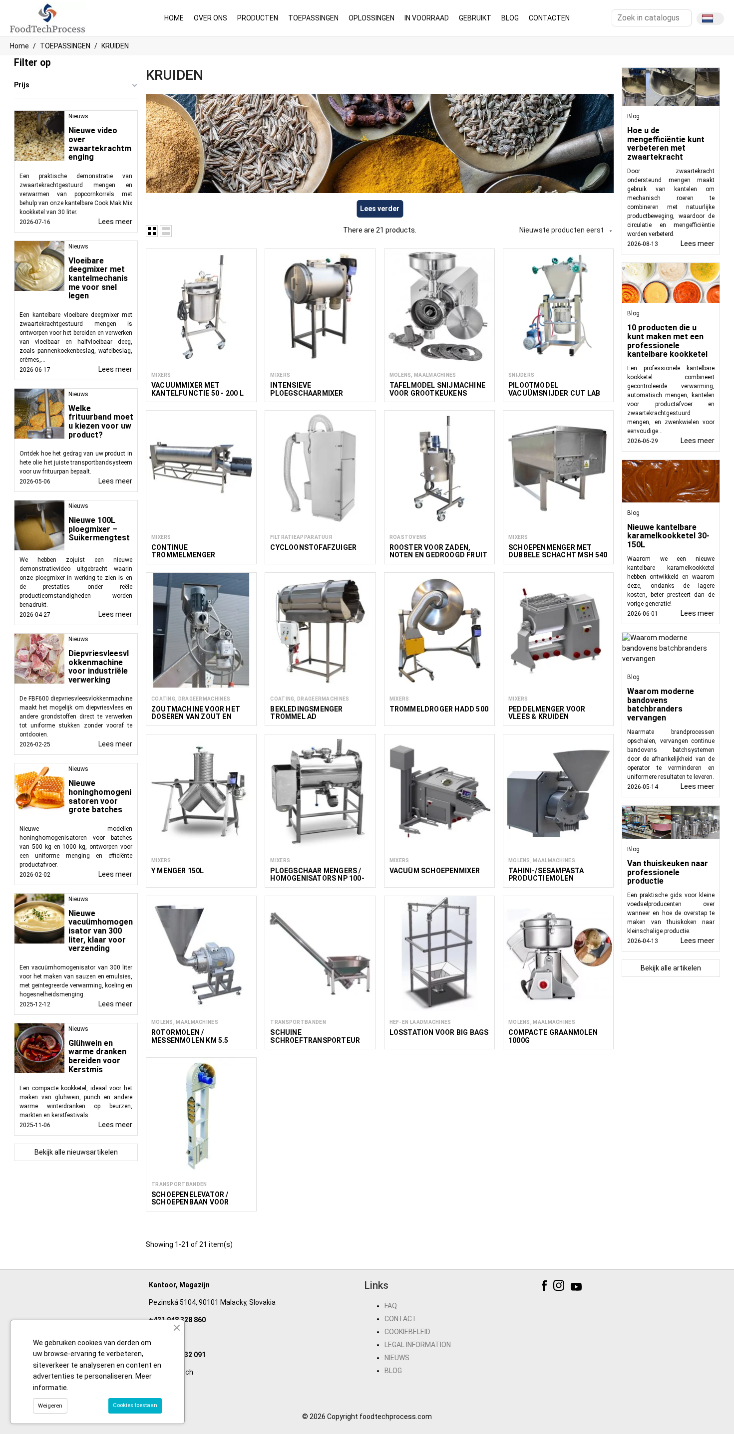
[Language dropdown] (710, 18)
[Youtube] (577, 1287)
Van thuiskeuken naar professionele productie (667, 872)
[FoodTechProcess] (48, 17)
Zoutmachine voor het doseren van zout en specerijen (195, 716)
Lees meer (115, 222)
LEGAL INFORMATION (417, 1345)
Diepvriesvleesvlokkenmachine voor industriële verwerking (98, 667)
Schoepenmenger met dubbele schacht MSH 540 (558, 551)
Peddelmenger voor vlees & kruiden (546, 712)
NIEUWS (396, 1358)
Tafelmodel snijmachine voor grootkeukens (437, 389)
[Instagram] (560, 1287)
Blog (633, 116)
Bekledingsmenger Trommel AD (306, 712)
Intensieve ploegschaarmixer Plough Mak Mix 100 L (310, 393)
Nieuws (78, 116)
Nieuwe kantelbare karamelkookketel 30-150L (668, 535)
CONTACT (400, 1319)
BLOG (393, 1371)
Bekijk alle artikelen (671, 968)
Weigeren (50, 1406)
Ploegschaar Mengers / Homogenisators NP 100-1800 (317, 878)
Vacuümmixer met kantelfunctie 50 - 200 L (197, 389)
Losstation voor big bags (439, 1032)
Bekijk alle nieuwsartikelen (76, 1152)
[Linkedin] (592, 1287)
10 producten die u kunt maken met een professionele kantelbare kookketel (667, 341)
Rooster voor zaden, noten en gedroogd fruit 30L (438, 555)
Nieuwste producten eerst (566, 230)
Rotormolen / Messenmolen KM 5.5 (190, 1036)
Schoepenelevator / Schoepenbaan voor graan (190, 1202)
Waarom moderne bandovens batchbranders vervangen (660, 704)
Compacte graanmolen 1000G (553, 1036)
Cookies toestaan (135, 1405)
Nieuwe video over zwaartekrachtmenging (99, 144)
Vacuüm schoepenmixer (434, 871)
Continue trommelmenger (183, 551)
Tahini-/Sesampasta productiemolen (546, 874)
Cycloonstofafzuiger (313, 547)
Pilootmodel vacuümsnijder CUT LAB (554, 389)
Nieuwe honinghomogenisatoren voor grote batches (99, 796)
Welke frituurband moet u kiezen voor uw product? (100, 422)
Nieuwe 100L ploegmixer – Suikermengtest (99, 528)
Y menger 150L (177, 871)
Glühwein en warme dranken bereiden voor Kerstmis (97, 1056)
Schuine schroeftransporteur (315, 1036)
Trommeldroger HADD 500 (438, 709)
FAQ (390, 1306)
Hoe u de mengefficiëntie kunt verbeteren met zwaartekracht (666, 144)
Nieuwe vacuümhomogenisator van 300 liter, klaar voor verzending (100, 931)
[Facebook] (545, 1287)
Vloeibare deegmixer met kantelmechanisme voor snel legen (98, 278)
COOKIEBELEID (407, 1332)
